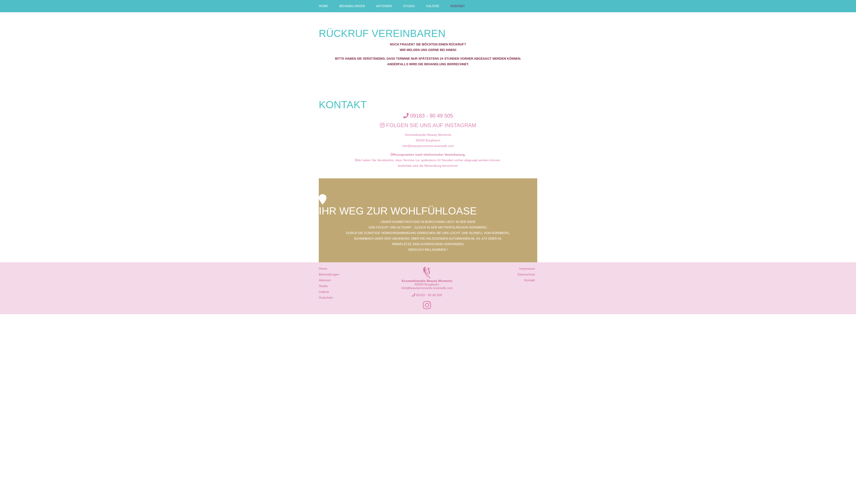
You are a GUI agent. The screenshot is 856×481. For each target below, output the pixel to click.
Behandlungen (352, 6)
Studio (409, 6)
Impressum (527, 268)
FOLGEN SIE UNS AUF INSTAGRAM (430, 125)
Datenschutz (526, 274)
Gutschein (326, 297)
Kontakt (458, 6)
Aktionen (384, 6)
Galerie (432, 6)
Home (323, 6)
